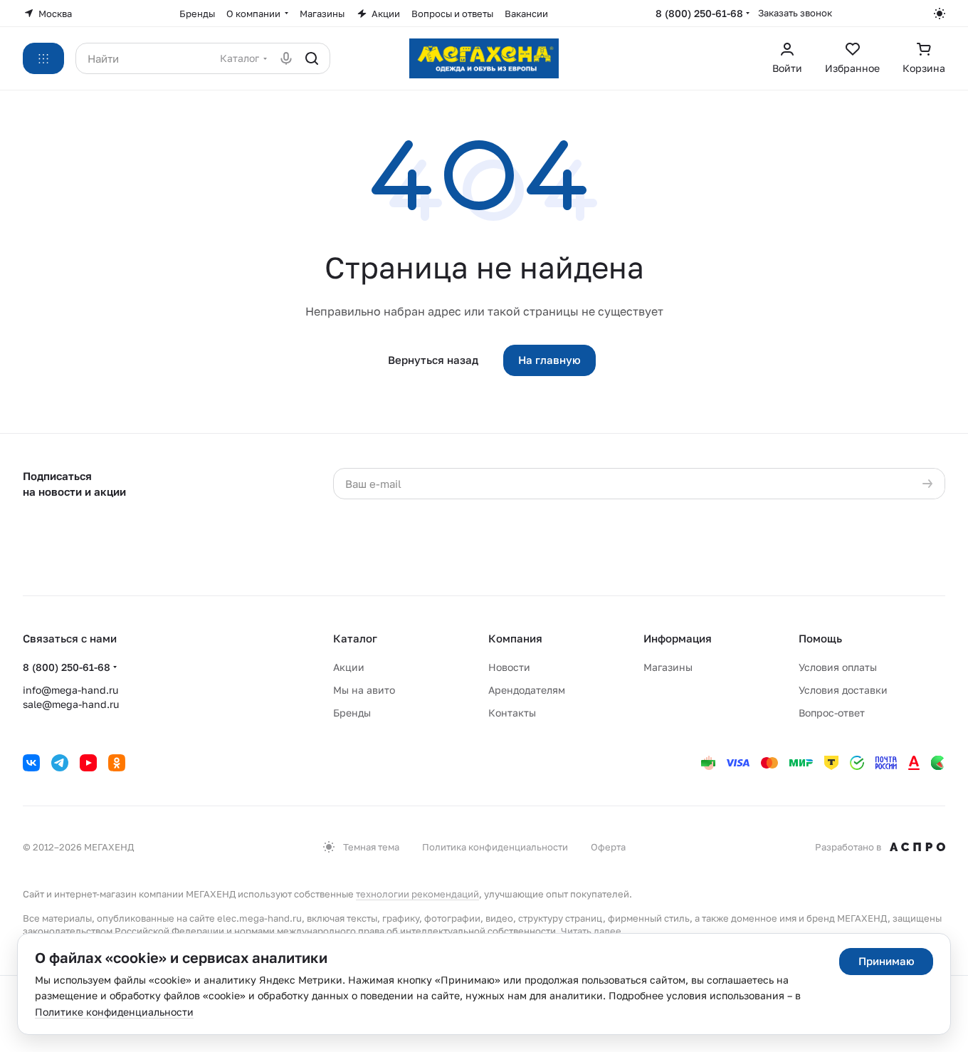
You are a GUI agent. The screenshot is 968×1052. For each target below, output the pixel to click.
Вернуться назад (433, 359)
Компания (515, 638)
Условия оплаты (838, 667)
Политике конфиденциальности (114, 1012)
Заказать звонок (795, 13)
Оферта (608, 847)
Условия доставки (843, 690)
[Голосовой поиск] (286, 58)
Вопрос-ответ (832, 713)
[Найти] (311, 58)
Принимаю (886, 960)
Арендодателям (526, 690)
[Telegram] (59, 762)
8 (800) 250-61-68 (699, 13)
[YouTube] (88, 762)
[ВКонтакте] (31, 762)
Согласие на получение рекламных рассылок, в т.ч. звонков (686, 554)
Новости (509, 667)
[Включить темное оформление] (939, 13)
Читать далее (591, 931)
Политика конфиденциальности (495, 847)
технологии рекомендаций (417, 894)
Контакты (512, 713)
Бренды (352, 713)
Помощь (820, 638)
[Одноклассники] (116, 762)
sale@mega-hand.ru (71, 704)
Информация (677, 638)
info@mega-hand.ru (70, 690)
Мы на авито (364, 690)
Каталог (355, 638)
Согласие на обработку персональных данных (691, 512)
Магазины (668, 667)
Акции (348, 667)
